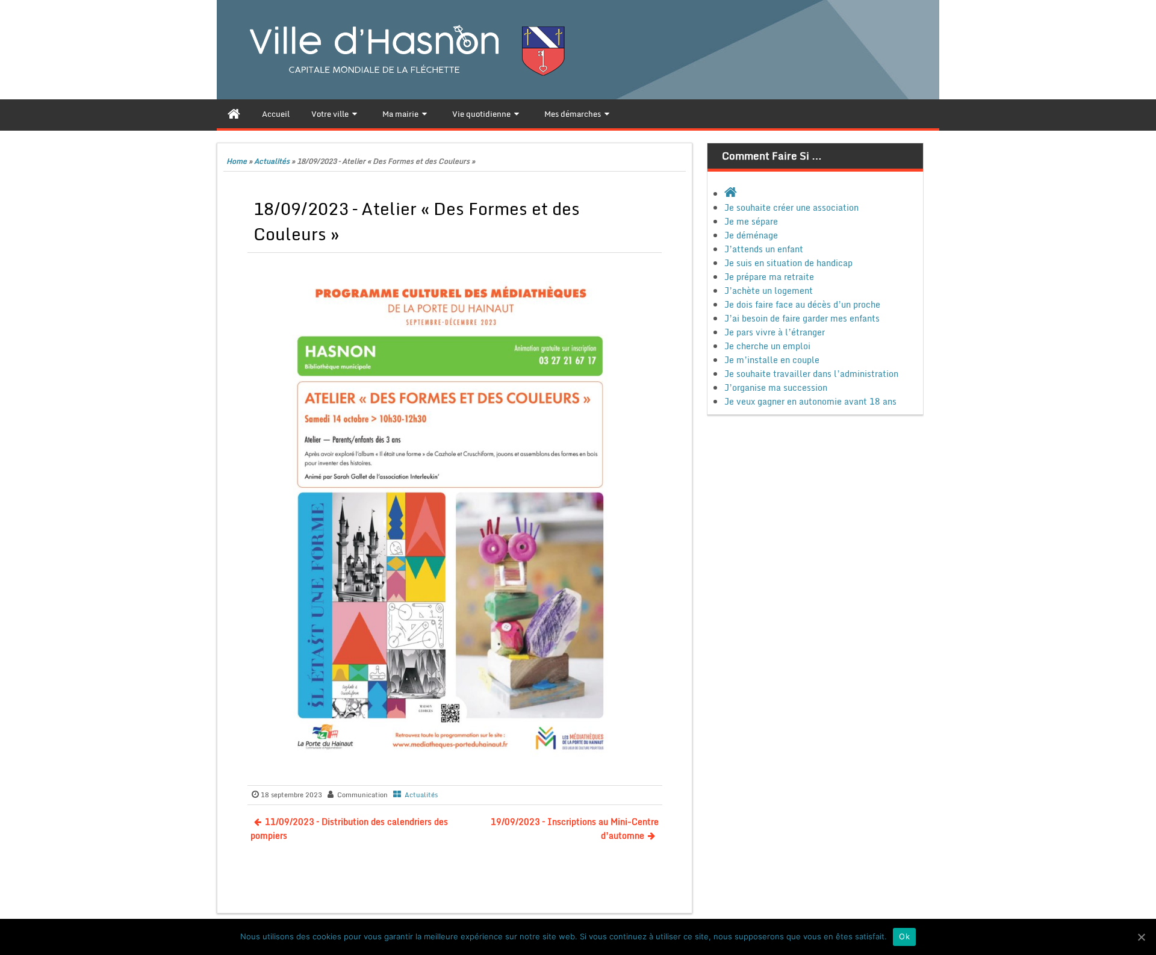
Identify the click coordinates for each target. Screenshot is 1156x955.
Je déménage (751, 235)
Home (236, 161)
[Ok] (1141, 937)
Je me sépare (751, 221)
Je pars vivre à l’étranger (774, 332)
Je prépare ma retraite (769, 277)
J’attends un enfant (763, 249)
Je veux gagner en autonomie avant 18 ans (810, 401)
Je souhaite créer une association (791, 207)
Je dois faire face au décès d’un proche (802, 304)
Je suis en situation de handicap (788, 263)
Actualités (272, 161)
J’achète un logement (768, 290)
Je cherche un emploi (767, 346)
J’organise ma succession (775, 387)
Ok (904, 936)
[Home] (234, 113)
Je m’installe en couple (771, 360)
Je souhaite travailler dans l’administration (811, 374)
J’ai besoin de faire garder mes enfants (802, 318)
